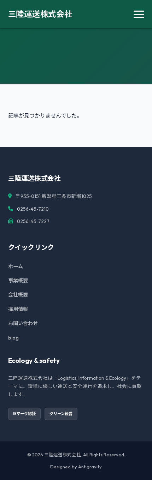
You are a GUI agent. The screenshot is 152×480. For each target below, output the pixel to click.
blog (13, 338)
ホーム (15, 266)
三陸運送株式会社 (40, 14)
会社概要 (18, 295)
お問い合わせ (23, 323)
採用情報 (18, 309)
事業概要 (18, 280)
